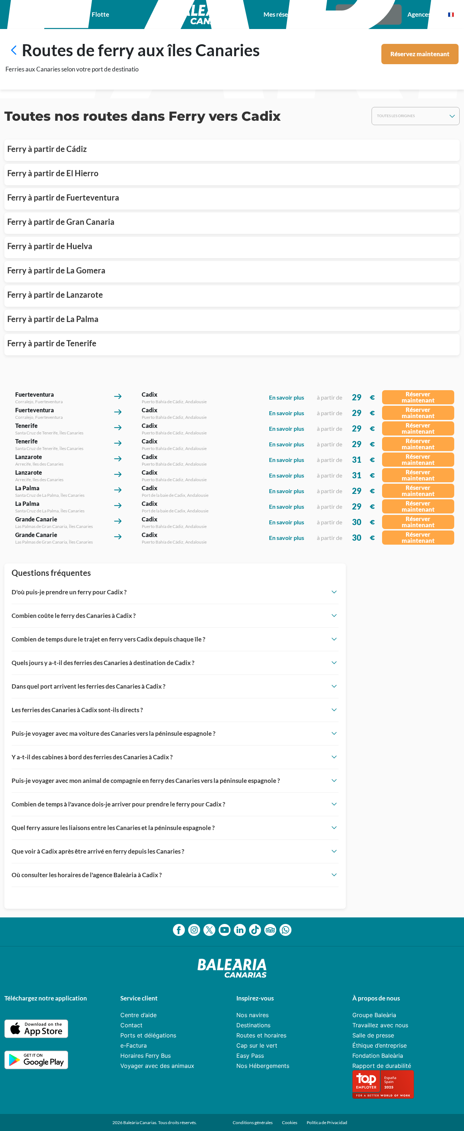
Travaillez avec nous (380, 1025)
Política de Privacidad (327, 1122)
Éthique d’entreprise (379, 1045)
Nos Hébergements (262, 1065)
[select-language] (451, 14)
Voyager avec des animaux (157, 1065)
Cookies (289, 1122)
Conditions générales (253, 1122)
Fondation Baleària (377, 1055)
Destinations (253, 1025)
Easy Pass (250, 1055)
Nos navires (252, 1015)
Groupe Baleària (374, 1015)
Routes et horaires (261, 1035)
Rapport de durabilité (381, 1065)
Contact (131, 1025)
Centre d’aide (138, 1015)
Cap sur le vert (256, 1045)
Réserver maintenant (418, 397)
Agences (419, 14)
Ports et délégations (148, 1035)
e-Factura (133, 1045)
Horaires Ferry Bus (145, 1055)
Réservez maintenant (420, 54)
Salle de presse (373, 1035)
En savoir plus (286, 397)
